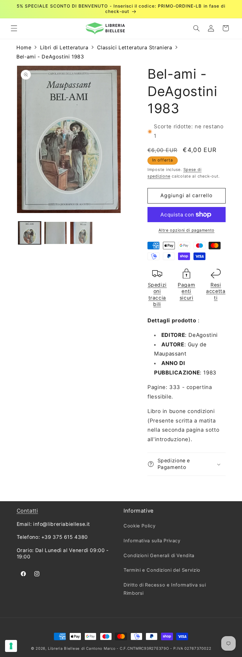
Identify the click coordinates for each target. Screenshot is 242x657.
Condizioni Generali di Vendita (159, 555)
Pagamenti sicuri (186, 291)
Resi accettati (215, 291)
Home (24, 47)
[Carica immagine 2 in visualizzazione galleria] (55, 233)
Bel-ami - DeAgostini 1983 (50, 56)
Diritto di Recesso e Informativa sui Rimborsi (165, 589)
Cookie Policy (139, 526)
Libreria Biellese (64, 648)
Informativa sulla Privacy (152, 541)
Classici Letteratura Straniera (134, 47)
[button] (14, 28)
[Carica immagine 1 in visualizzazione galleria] (29, 233)
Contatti (27, 511)
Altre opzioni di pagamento (186, 230)
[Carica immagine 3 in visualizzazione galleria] (81, 233)
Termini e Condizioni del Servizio (162, 570)
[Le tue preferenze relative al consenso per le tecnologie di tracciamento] (11, 646)
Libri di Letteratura (64, 47)
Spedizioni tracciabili (157, 294)
